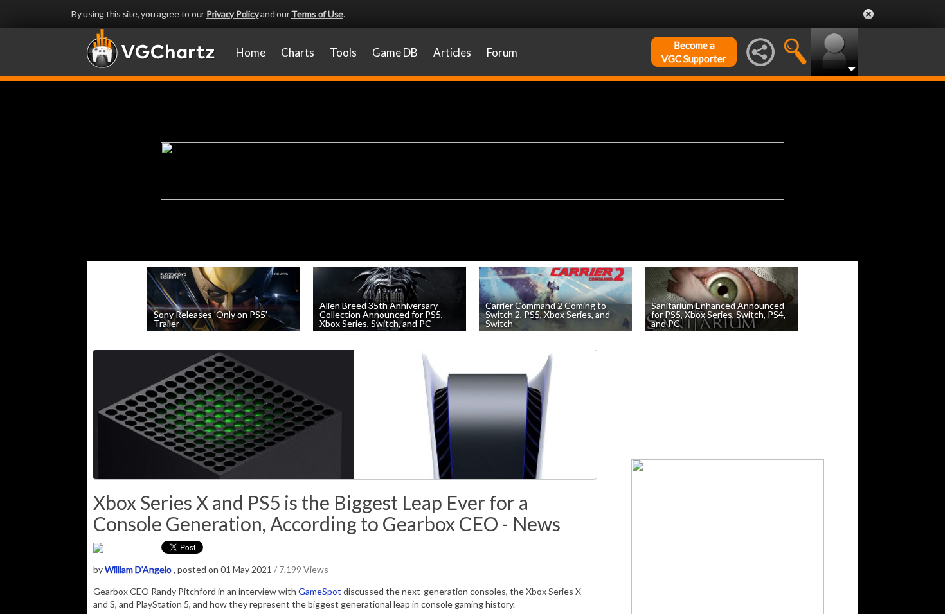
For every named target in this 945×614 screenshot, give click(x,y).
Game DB (395, 52)
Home (251, 52)
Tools (343, 52)
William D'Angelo (138, 569)
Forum (502, 52)
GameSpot (319, 591)
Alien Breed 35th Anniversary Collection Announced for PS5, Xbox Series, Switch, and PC (381, 313)
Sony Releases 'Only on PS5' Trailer (210, 318)
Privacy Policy (232, 13)
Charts (297, 52)
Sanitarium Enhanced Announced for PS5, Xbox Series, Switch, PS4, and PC (718, 313)
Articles (452, 52)
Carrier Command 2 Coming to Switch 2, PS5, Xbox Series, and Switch (547, 313)
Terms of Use (317, 13)
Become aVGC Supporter (694, 51)
